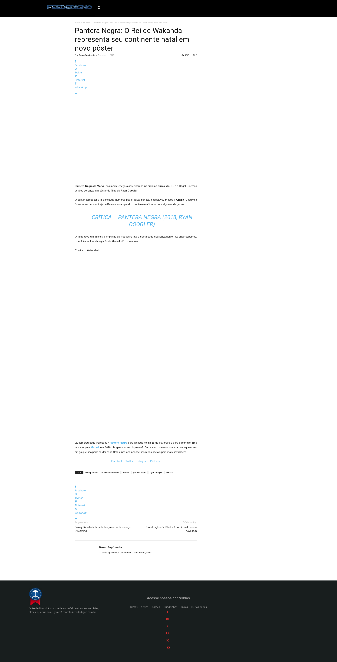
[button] (106, 7)
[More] (136, 93)
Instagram (141, 461)
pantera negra (139, 472)
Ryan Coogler (156, 472)
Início (77, 22)
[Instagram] (167, 619)
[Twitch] (167, 633)
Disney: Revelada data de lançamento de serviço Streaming (103, 529)
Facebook (117, 461)
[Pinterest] (167, 626)
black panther (91, 472)
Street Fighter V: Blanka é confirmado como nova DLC (171, 529)
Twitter (129, 461)
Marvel (126, 472)
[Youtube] (168, 647)
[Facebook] (167, 612)
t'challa (169, 472)
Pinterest (155, 461)
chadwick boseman (110, 472)
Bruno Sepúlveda (87, 55)
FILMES (86, 22)
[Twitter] (167, 640)
